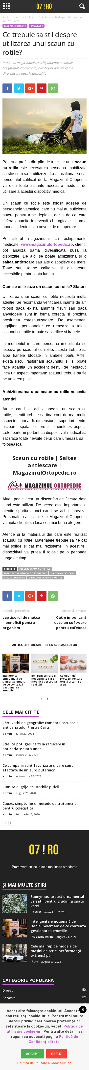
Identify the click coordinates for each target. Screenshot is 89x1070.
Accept (32, 1054)
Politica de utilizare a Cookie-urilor (44, 1063)
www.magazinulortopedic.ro (47, 244)
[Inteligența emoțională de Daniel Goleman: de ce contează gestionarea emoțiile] (15, 663)
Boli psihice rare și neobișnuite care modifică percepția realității (44, 680)
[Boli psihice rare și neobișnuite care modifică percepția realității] (44, 663)
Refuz (56, 1054)
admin (7, 733)
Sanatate (36, 25)
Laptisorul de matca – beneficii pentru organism (21, 622)
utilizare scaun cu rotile (45, 577)
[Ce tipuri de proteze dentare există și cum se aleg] (73, 663)
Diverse (36, 912)
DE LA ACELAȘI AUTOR (60, 645)
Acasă (5, 17)
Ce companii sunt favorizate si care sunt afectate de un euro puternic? (37, 767)
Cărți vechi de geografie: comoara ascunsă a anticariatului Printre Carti (40, 725)
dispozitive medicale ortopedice (25, 573)
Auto (35, 961)
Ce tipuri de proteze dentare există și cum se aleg (71, 680)
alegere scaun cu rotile (35, 568)
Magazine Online (23, 17)
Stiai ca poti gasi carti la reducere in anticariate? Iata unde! (33, 746)
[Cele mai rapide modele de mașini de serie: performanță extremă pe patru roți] (14, 953)
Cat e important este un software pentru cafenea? (70, 622)
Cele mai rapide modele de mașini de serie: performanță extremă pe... (56, 951)
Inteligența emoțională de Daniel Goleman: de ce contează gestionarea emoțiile (13, 683)
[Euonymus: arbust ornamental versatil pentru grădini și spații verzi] (14, 903)
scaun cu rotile (14, 577)
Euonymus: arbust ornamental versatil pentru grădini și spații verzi (57, 901)
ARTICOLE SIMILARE (27, 645)
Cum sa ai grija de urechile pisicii (30, 786)
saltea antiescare (62, 573)
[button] (81, 6)
